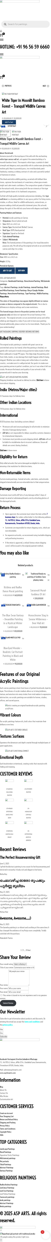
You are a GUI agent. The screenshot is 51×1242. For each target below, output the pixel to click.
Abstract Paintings (11, 287)
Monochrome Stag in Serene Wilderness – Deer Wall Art (38, 619)
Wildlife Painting (42, 293)
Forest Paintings (21, 290)
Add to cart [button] (23, 574)
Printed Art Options (7, 266)
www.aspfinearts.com (8, 1073)
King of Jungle (32, 290)
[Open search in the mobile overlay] (25, 24)
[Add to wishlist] (13, 583)
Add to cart (7, 270)
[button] (25, 153)
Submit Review (8, 1003)
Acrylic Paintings (24, 287)
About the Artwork (6, 153)
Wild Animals (13, 239)
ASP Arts (6, 433)
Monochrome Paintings (16, 293)
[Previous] (4, 126)
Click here (3, 450)
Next (29, 950)
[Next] (46, 126)
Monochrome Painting (32, 281)
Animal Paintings (13, 236)
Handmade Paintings (15, 281)
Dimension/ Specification (9, 254)
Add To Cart (9, 122)
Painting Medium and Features (11, 213)
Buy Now (21, 270)
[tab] (5, 331)
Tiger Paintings (30, 293)
